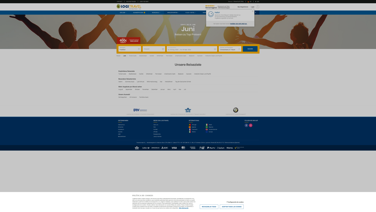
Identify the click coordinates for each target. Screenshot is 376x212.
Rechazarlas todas (209, 206)
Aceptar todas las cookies (232, 206)
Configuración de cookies (236, 202)
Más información (183, 208)
